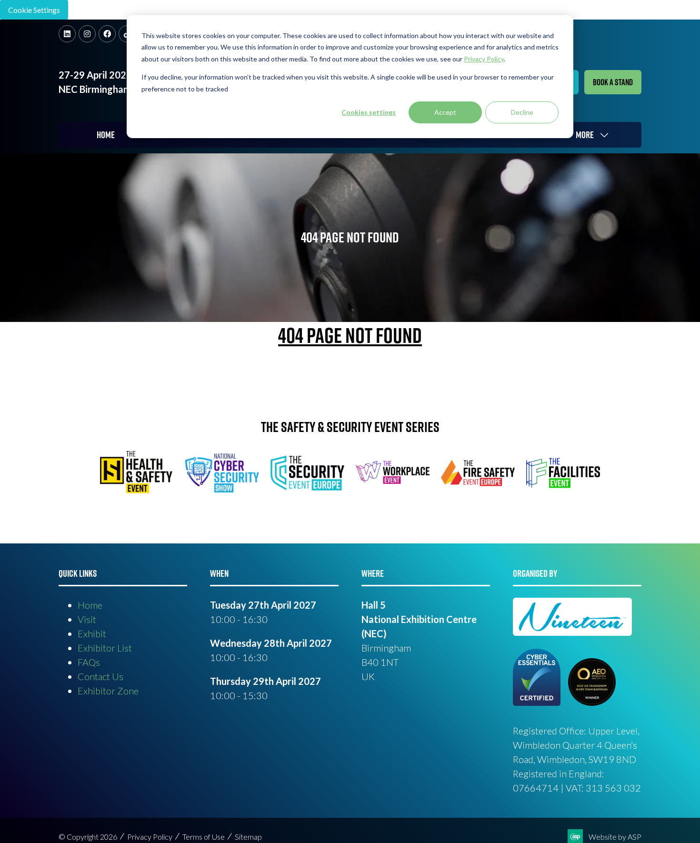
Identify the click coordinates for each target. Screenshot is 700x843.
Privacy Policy (149, 836)
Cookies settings (368, 112)
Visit (87, 619)
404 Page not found (350, 335)
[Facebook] (107, 33)
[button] (612, 82)
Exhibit (92, 633)
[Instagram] (87, 33)
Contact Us (100, 676)
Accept (445, 112)
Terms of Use (203, 836)
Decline (522, 112)
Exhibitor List (105, 647)
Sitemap (248, 836)
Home (106, 134)
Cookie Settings (34, 9)
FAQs (89, 662)
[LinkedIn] (67, 33)
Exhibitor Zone (108, 690)
